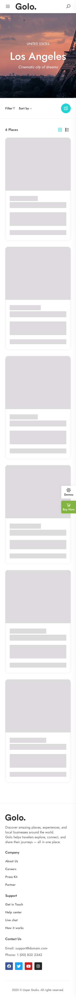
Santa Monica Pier (26, 205)
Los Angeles (29, 198)
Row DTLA (19, 423)
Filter (8, 108)
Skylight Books (23, 533)
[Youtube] (28, 966)
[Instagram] (38, 966)
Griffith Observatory (28, 314)
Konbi (15, 637)
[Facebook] (9, 966)
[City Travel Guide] (26, 6)
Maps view (66, 108)
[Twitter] (19, 966)
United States (38, 43)
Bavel (15, 747)
